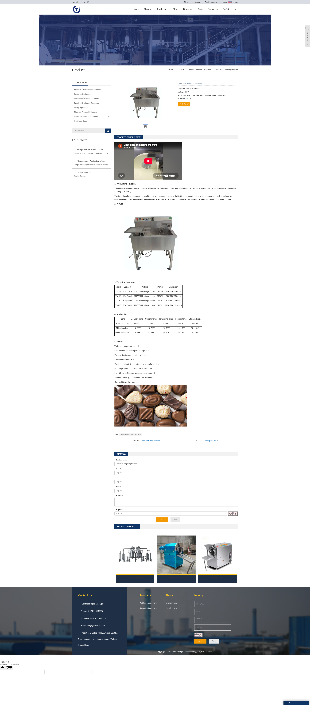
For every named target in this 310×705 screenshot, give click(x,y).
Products (161, 9)
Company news (172, 603)
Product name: (121, 460)
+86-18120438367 (194, 2)
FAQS (226, 9)
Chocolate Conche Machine (150, 441)
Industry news (171, 608)
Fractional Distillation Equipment (86, 103)
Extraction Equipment (82, 94)
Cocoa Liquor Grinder (210, 441)
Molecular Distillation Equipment (86, 99)
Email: (118, 487)
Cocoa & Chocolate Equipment (199, 70)
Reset (175, 520)
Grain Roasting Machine (176, 577)
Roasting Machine (217, 577)
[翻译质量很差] (9, 668)
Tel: (117, 478)
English (235, 2)
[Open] (307, 36)
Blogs (175, 9)
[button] (167, 9)
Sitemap (208, 652)
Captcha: (119, 510)
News (169, 595)
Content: (119, 496)
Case (200, 9)
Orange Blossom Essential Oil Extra (91, 150)
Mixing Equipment (81, 108)
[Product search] (108, 131)
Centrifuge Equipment (82, 121)
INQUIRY (185, 104)
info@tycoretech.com (218, 2)
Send (161, 520)
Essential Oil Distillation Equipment (87, 90)
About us (147, 9)
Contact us (213, 9)
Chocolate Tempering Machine (226, 70)
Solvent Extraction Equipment (135, 577)
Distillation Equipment (148, 603)
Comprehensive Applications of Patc (91, 161)
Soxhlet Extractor (84, 172)
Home (136, 9)
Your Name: (120, 469)
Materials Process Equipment (85, 112)
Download (188, 9)
